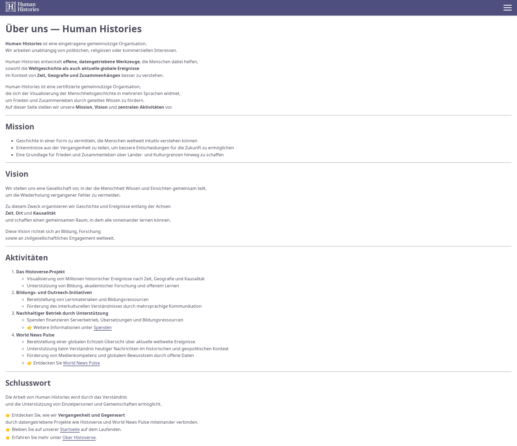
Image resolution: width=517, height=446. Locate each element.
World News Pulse (81, 363)
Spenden (103, 327)
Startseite (70, 429)
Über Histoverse (79, 437)
